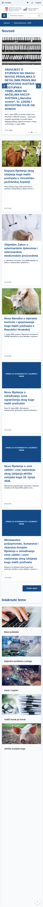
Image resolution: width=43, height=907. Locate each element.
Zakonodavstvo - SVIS (22, 23)
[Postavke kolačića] (37, 901)
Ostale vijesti (32, 588)
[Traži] (38, 16)
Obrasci (7, 23)
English (38, 3)
